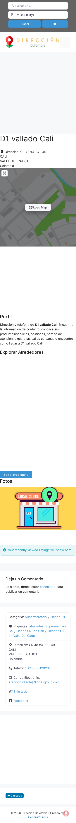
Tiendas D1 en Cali (30, 631)
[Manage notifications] (66, 813)
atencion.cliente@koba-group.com (34, 682)
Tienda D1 (57, 617)
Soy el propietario (16, 474)
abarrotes (36, 626)
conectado (48, 587)
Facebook (20, 701)
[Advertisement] (38, 91)
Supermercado (36, 617)
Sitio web (20, 691)
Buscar (29, 24)
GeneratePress (38, 817)
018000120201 (39, 668)
